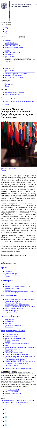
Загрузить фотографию (8, 168)
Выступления (9, 56)
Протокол (8, 290)
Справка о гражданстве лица (14, 352)
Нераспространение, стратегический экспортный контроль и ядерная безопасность (20, 305)
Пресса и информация (12, 45)
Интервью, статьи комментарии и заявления (20, 72)
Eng (6, 29)
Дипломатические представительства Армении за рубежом (17, 287)
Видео (7, 86)
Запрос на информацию (13, 325)
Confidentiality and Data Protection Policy (18, 368)
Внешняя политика (11, 44)
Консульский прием (11, 334)
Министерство (10, 42)
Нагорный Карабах (11, 310)
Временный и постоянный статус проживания (20, 347)
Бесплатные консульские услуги (15, 338)
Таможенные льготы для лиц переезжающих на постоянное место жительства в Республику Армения (20, 363)
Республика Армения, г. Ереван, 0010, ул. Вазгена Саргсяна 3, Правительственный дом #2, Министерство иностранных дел (17, 402)
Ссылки (7, 277)
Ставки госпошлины (12, 340)
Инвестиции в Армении (13, 275)
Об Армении (9, 271)
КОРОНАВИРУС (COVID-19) (15, 77)
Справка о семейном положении (16, 358)
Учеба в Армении (11, 273)
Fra (6, 33)
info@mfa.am (16, 393)
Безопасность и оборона (13, 303)
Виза (6, 345)
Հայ (6, 28)
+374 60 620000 (13, 390)
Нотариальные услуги (12, 349)
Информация (9, 54)
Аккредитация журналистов (14, 92)
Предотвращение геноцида (14, 308)
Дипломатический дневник (14, 75)
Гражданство (9, 351)
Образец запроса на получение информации (20, 101)
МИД (6, 284)
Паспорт (7, 342)
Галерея (3, 170)
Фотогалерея (9, 84)
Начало (7, 51)
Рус (6, 31)
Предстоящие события (12, 94)
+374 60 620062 (14, 391)
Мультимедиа (9, 321)
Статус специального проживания (16, 354)
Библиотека (5, 104)
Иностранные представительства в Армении (20, 292)
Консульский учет (11, 336)
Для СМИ (8, 323)
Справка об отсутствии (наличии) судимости (20, 356)
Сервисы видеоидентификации (15, 360)
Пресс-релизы (9, 68)
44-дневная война (11, 312)
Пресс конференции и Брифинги (16, 74)
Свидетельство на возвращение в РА (17, 343)
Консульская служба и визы (14, 47)
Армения (8, 40)
